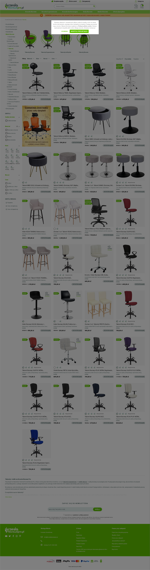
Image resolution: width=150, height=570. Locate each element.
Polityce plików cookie (85, 26)
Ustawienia (64, 31)
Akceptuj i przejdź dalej (79, 31)
